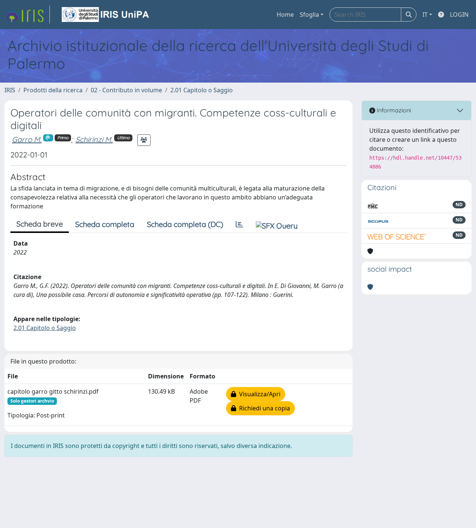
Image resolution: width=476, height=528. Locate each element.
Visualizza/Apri (258, 394)
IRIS (9, 90)
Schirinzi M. (94, 139)
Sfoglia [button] (309, 14)
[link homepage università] (106, 14)
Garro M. (27, 139)
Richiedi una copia (263, 408)
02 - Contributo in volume (126, 90)
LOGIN (459, 14)
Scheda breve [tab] (39, 223)
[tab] (239, 224)
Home (285, 14)
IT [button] (425, 14)
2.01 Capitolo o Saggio (201, 90)
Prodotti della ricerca (53, 90)
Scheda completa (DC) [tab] (185, 224)
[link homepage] (27, 14)
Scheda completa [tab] (104, 224)
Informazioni (393, 110)
